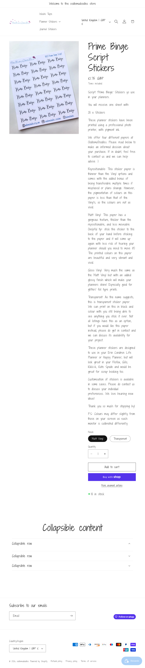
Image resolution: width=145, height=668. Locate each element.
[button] (49, 21)
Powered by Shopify (38, 661)
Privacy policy (71, 661)
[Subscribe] (71, 615)
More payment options (111, 485)
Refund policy (56, 661)
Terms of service (88, 661)
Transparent (120, 439)
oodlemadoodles (23, 661)
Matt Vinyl (97, 439)
